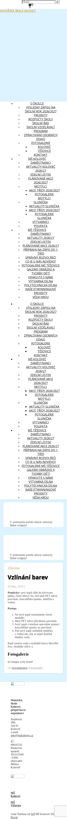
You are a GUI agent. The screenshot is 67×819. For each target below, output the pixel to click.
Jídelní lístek (40, 175)
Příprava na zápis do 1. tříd (40, 252)
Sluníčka (41, 202)
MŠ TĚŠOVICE (37, 230)
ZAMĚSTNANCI (40, 163)
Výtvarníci (40, 222)
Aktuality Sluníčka (44, 206)
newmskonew (20, 667)
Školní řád (40, 123)
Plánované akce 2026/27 (41, 246)
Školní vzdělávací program (41, 129)
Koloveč (44, 147)
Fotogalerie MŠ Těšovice (41, 265)
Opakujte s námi (40, 277)
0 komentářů (35, 667)
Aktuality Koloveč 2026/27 (40, 169)
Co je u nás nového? (40, 261)
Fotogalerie (40, 143)
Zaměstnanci (40, 234)
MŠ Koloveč (15, 794)
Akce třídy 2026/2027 (44, 190)
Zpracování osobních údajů (41, 137)
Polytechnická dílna (40, 285)
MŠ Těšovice (16, 804)
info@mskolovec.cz (22, 735)
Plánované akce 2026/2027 (40, 180)
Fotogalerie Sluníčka (44, 216)
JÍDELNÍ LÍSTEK (40, 242)
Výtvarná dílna (41, 281)
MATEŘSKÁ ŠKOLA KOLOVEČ (18, 11)
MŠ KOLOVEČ (37, 159)
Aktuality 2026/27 (40, 238)
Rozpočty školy (40, 119)
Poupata (40, 226)
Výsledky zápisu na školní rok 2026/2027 (40, 109)
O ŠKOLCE (37, 103)
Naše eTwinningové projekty (40, 291)
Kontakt (41, 155)
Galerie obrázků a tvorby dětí (41, 271)
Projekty (41, 115)
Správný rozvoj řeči (40, 258)
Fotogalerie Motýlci (44, 196)
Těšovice (44, 151)
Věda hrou (41, 297)
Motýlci (40, 186)
